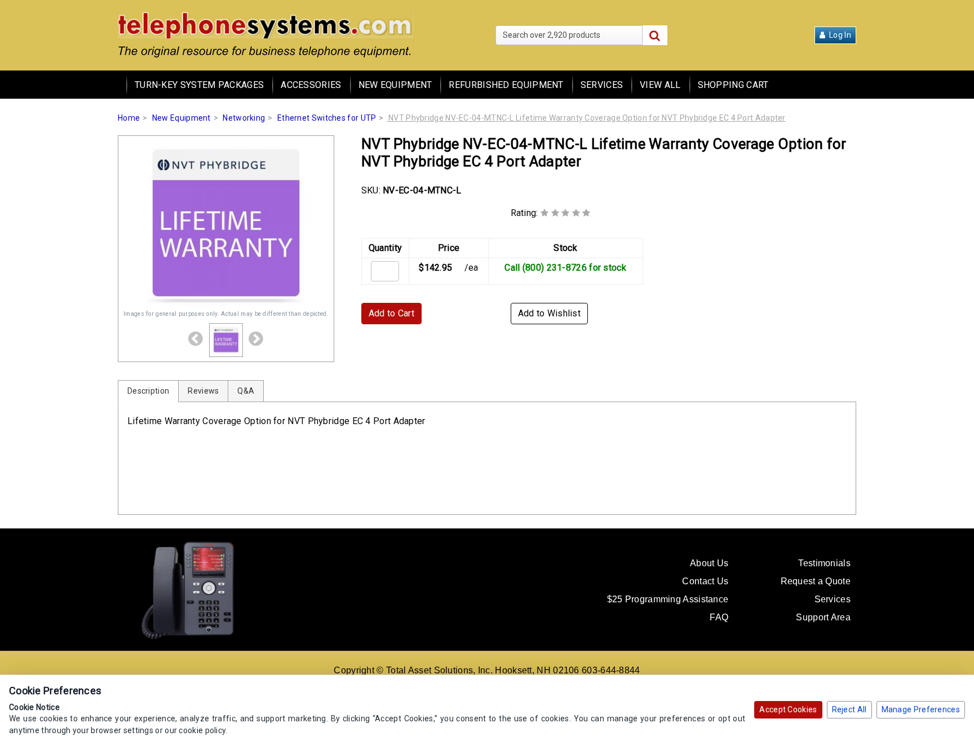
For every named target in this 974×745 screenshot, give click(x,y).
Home (129, 117)
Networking (244, 117)
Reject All (849, 709)
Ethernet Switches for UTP (327, 117)
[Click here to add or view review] (566, 213)
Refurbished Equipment (506, 85)
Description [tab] (148, 390)
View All (660, 85)
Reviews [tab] (203, 390)
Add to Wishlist (549, 313)
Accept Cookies (788, 709)
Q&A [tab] (245, 390)
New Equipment (395, 85)
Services (602, 85)
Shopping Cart (733, 85)
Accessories (311, 85)
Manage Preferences (921, 709)
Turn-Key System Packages (199, 85)
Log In (839, 34)
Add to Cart (391, 313)
